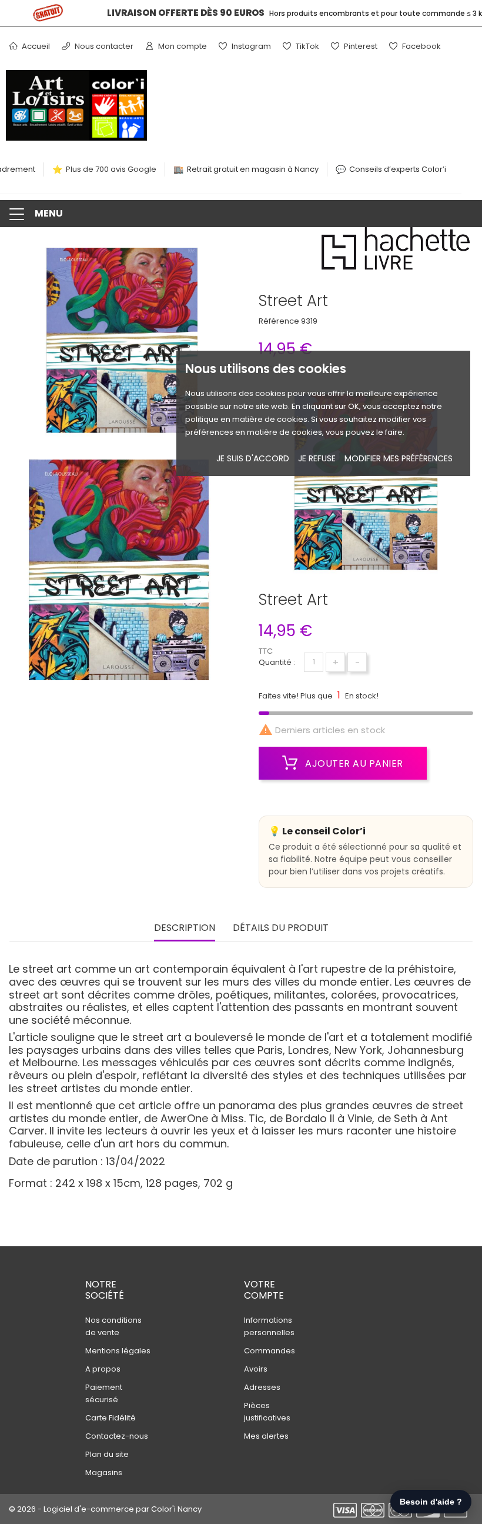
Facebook (420, 46)
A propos (102, 1369)
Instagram (250, 46)
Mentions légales (117, 1350)
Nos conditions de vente (113, 1326)
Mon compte (181, 46)
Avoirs (255, 1369)
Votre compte (264, 1289)
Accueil (35, 46)
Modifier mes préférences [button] (398, 458)
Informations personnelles (269, 1326)
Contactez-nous (116, 1436)
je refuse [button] (317, 458)
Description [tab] (184, 928)
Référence (279, 321)
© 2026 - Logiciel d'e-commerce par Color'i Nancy (105, 1509)
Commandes (269, 1350)
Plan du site (107, 1454)
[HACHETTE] (396, 252)
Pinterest (359, 46)
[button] (241, 213)
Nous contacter (103, 46)
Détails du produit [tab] (281, 928)
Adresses (262, 1387)
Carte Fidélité (110, 1417)
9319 (309, 321)
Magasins (103, 1472)
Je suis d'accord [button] (252, 458)
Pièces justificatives (267, 1411)
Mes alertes (266, 1436)
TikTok (306, 46)
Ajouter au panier (353, 763)
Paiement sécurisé (103, 1393)
